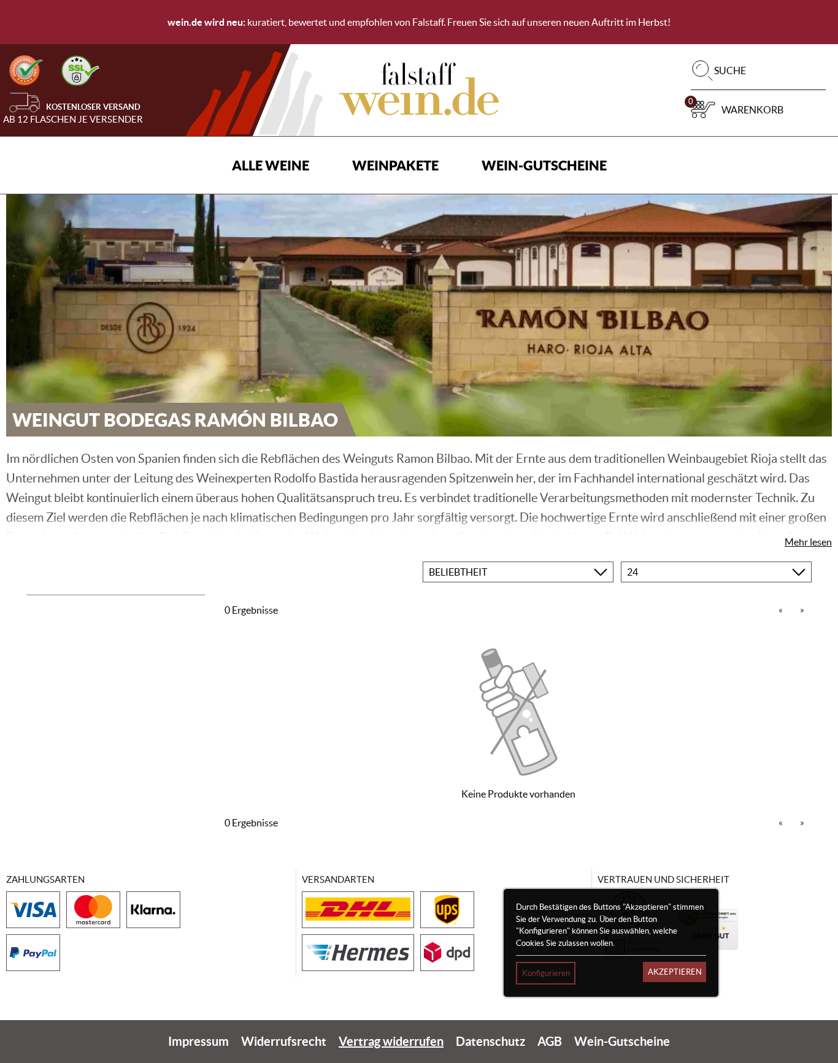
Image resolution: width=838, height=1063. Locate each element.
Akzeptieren (675, 972)
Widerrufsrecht (283, 1041)
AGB (549, 1041)
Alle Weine (270, 165)
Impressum (198, 1041)
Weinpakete (395, 165)
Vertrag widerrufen (391, 1041)
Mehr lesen (808, 541)
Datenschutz (490, 1041)
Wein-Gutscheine (544, 165)
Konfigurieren (546, 973)
